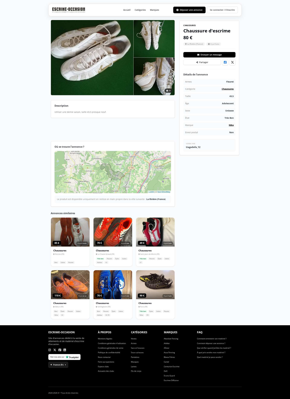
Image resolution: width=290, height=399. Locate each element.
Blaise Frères (169, 357)
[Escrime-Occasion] (68, 10)
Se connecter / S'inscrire (222, 9)
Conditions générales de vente (110, 348)
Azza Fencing (169, 352)
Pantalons (135, 357)
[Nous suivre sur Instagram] (49, 350)
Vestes (134, 338)
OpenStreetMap (163, 191)
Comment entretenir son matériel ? (211, 338)
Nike (231, 125)
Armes (134, 343)
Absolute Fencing (171, 338)
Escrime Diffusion (171, 380)
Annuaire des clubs (106, 371)
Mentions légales (105, 338)
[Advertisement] (113, 129)
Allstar (166, 348)
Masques (135, 362)
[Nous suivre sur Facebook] (60, 350)
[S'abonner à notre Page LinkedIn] (64, 350)
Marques (154, 9)
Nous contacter (104, 357)
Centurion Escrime (171, 366)
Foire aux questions (106, 362)
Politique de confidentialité (109, 352)
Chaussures (228, 88)
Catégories (140, 9)
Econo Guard (169, 375)
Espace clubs (103, 366)
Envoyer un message (211, 54)
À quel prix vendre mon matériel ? (211, 352)
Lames (134, 366)
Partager (203, 62)
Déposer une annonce (191, 9)
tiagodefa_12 (193, 147)
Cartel (166, 362)
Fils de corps (136, 371)
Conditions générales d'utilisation (112, 343)
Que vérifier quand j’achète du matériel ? (214, 348)
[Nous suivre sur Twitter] (54, 350)
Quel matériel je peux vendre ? (209, 357)
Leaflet (151, 191)
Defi (165, 371)
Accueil (126, 9)
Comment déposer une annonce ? (211, 343)
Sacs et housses (137, 348)
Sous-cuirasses (137, 352)
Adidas (167, 343)
